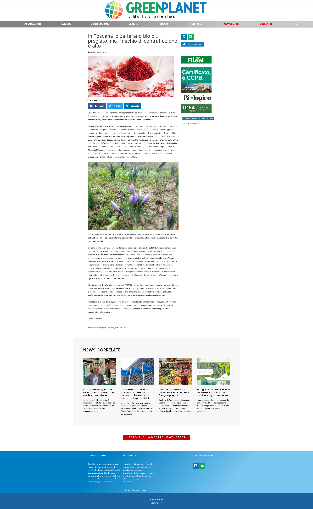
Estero (133, 24)
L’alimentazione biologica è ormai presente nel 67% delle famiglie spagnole (174, 392)
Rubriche (196, 24)
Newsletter (232, 24)
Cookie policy (156, 503)
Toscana (110, 328)
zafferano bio (121, 328)
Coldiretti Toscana (98, 328)
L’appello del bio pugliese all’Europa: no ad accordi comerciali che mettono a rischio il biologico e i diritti (135, 394)
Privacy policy (156, 499)
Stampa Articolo (193, 44)
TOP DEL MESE (207, 119)
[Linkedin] (184, 37)
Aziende (66, 24)
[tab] (191, 119)
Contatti (266, 24)
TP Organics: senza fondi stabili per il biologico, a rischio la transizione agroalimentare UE (213, 392)
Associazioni (32, 24)
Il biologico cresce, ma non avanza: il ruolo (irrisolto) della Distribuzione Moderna (99, 392)
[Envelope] (191, 37)
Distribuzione (100, 24)
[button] (97, 106)
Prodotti (164, 24)
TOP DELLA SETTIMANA (191, 119)
